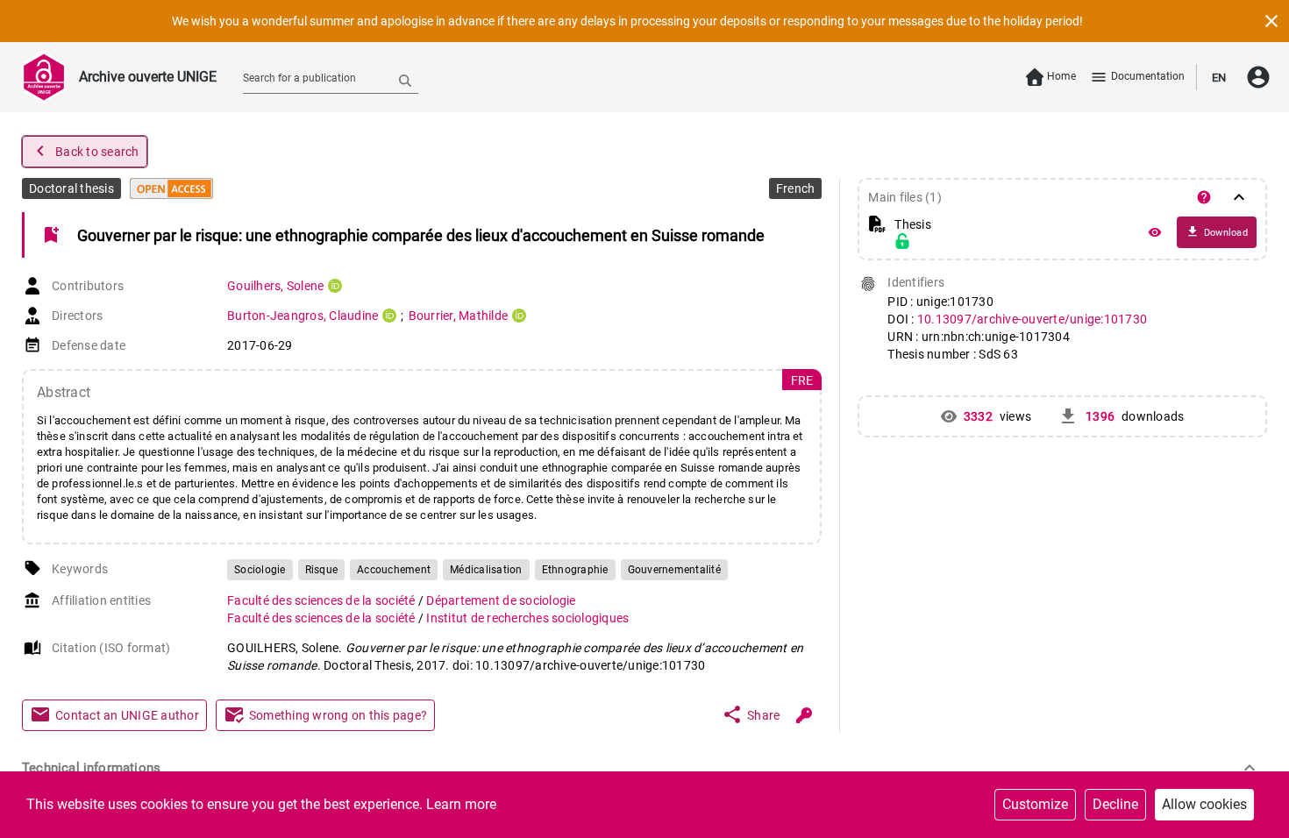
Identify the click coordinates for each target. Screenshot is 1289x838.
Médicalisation (486, 570)
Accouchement (394, 570)
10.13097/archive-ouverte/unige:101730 (1032, 319)
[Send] (405, 80)
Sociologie (260, 570)
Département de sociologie (500, 600)
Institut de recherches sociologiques (527, 618)
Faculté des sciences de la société (322, 600)
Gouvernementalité (674, 570)
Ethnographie (575, 570)
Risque (321, 570)
